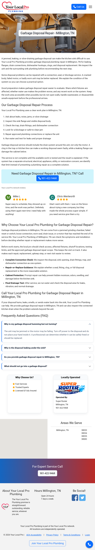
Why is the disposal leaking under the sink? (25, 348)
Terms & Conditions (71, 535)
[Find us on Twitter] (83, 498)
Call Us (80, 6)
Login (87, 535)
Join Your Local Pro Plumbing (47, 543)
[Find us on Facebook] (75, 498)
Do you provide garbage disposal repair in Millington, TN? (32, 357)
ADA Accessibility (34, 535)
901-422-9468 (49, 178)
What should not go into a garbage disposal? (25, 366)
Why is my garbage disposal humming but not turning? (30, 324)
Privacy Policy (52, 535)
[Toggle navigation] (90, 7)
